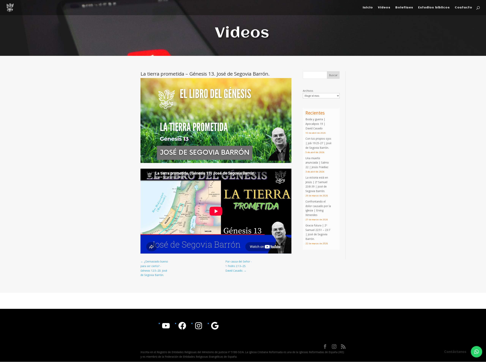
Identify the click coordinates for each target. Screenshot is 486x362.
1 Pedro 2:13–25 (235, 266)
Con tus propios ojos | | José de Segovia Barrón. (318, 143)
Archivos (308, 90)
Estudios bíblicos (434, 7)
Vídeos (384, 7)
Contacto (463, 7)
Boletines (404, 7)
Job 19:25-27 (315, 143)
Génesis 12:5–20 (150, 270)
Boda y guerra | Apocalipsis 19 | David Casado (315, 123)
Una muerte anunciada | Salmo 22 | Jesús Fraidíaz (317, 162)
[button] (476, 351)
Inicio (368, 7)
